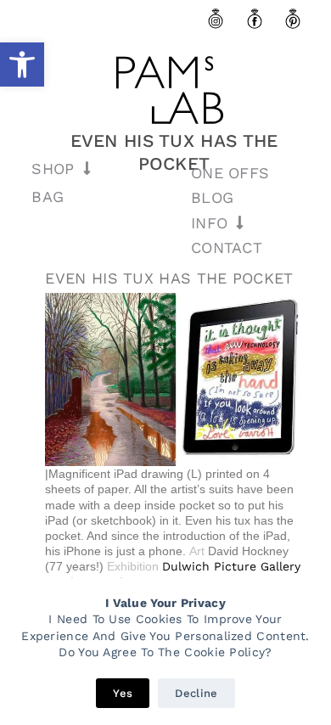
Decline (196, 693)
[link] (22, 64)
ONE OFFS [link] (230, 173)
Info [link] (209, 223)
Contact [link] (226, 247)
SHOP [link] (52, 168)
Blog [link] (212, 197)
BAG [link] (47, 196)
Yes (122, 693)
